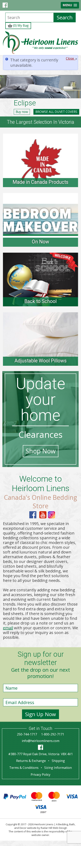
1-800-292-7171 (52, 734)
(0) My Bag (20, 25)
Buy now (22, 112)
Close (70, 58)
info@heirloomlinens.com (40, 741)
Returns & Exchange (31, 761)
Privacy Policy (40, 774)
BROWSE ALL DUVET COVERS (56, 112)
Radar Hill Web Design (54, 828)
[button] (70, 5)
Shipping (58, 761)
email (8, 627)
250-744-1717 (27, 734)
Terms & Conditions (24, 767)
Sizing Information (58, 767)
